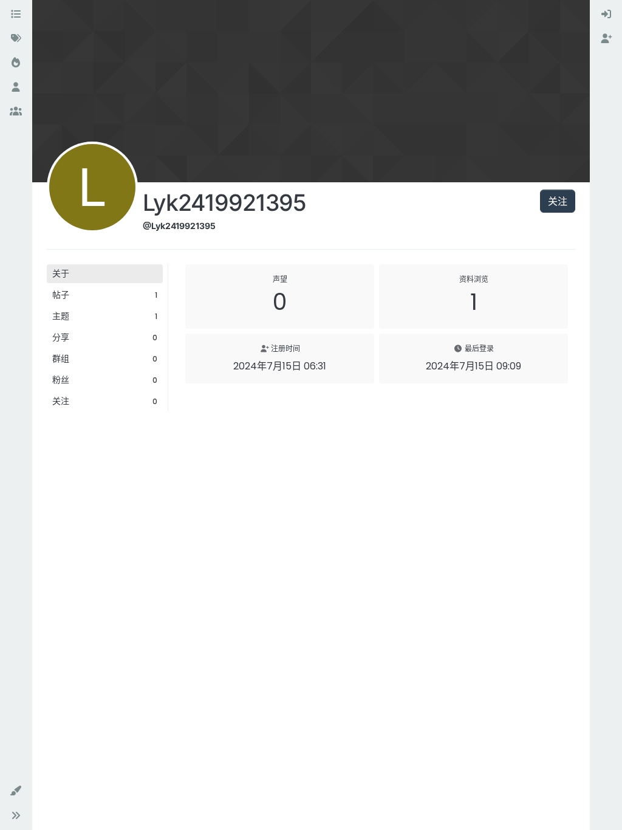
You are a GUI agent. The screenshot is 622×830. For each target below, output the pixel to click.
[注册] (606, 39)
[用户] (16, 87)
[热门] (16, 63)
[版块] (16, 14)
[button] (16, 791)
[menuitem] (606, 14)
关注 (557, 201)
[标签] (16, 39)
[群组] (16, 112)
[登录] (606, 14)
